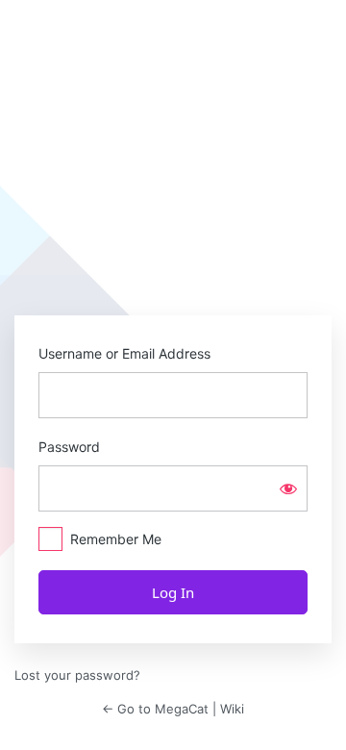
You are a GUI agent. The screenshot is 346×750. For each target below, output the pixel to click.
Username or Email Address (124, 353)
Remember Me (115, 539)
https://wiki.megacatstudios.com (173, 245)
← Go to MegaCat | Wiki (173, 708)
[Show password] (288, 488)
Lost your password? (77, 675)
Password (69, 446)
